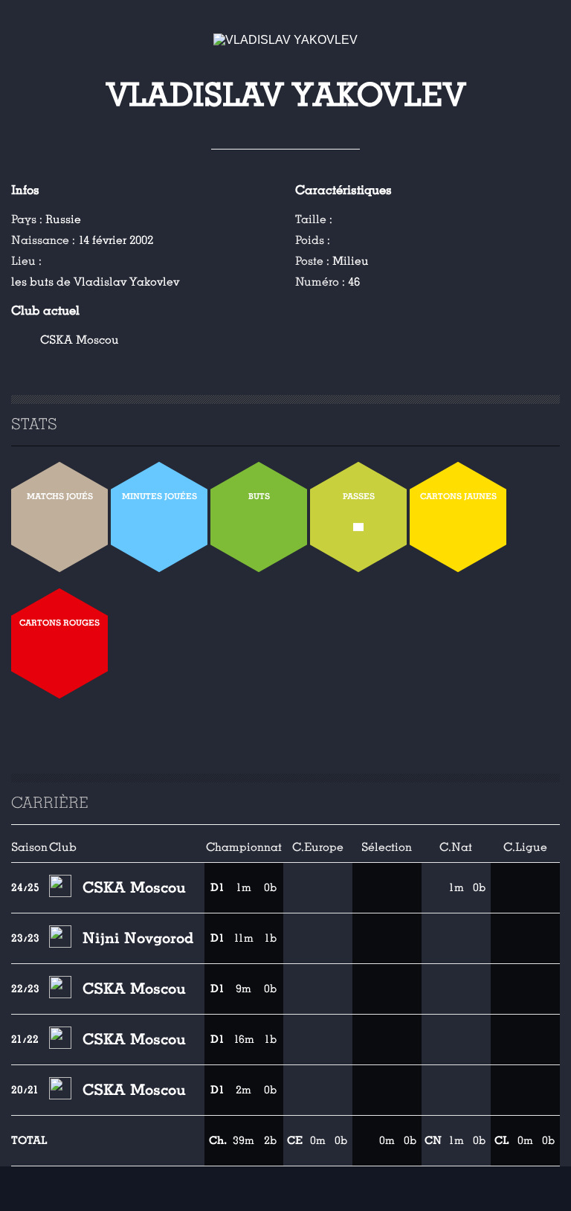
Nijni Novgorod (138, 938)
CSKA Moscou (79, 340)
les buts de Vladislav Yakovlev (95, 281)
